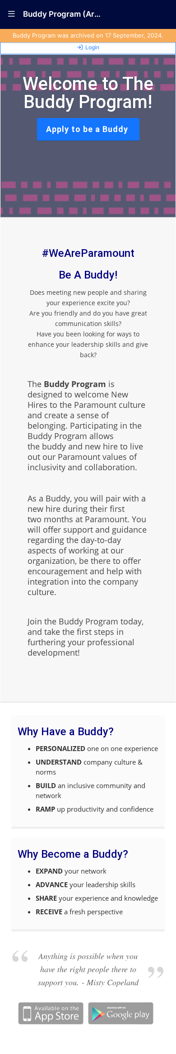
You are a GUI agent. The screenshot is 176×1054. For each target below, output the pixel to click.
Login (92, 47)
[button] (11, 14)
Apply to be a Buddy (88, 129)
